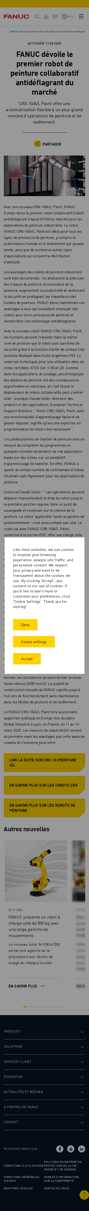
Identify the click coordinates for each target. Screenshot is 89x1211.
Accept (27, 658)
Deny (25, 624)
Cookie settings (34, 641)
